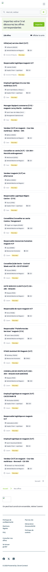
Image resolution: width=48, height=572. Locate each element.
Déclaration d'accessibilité (30, 525)
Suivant (37, 481)
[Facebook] (4, 559)
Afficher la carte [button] (38, 35)
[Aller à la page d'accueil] (5, 4)
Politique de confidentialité (8, 521)
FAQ (4, 532)
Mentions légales (6, 527)
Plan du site (29, 520)
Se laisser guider (6, 545)
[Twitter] (9, 559)
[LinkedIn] (14, 559)
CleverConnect (22, 565)
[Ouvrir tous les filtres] (43, 12)
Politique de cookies (29, 531)
